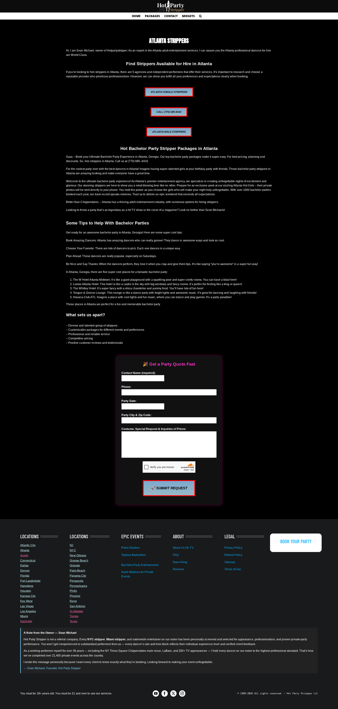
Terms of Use (232, 569)
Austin (24, 555)
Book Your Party (296, 541)
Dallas (24, 565)
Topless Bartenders (133, 554)
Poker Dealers (130, 547)
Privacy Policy (233, 547)
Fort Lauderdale (30, 580)
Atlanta (24, 550)
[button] (200, 16)
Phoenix (75, 595)
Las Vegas (27, 606)
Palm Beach (77, 570)
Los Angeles (28, 611)
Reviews (178, 569)
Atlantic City (28, 545)
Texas (73, 621)
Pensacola (76, 580)
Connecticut (27, 560)
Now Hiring (180, 562)
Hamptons (26, 585)
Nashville (26, 621)
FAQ (176, 554)
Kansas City (28, 595)
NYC (73, 550)
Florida (24, 575)
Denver (25, 570)
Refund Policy (233, 554)
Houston (25, 590)
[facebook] (164, 693)
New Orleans (78, 555)
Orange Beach (79, 560)
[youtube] (155, 693)
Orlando (75, 565)
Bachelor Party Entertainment (139, 564)
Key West (26, 601)
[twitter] (173, 693)
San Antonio (77, 606)
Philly (73, 590)
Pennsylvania (78, 585)
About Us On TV (183, 547)
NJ (71, 545)
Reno (73, 601)
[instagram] (182, 693)
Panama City (78, 575)
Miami (24, 616)
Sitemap (229, 562)
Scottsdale (76, 611)
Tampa (74, 616)
